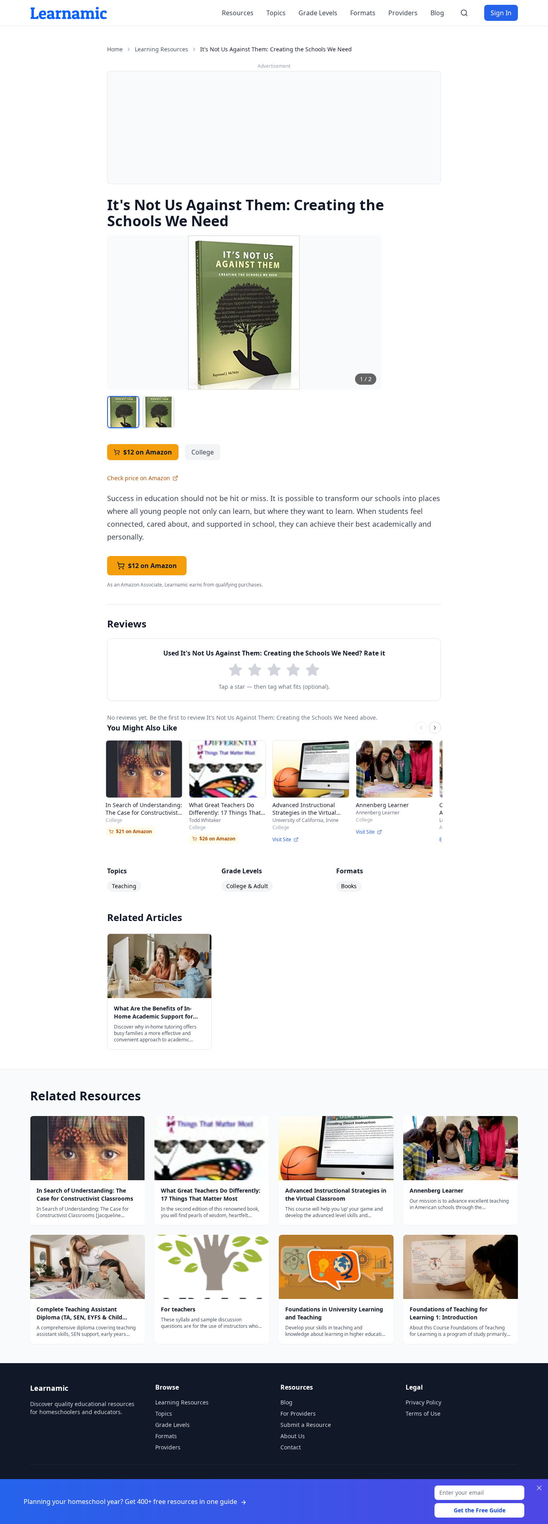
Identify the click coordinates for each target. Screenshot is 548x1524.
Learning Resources (161, 49)
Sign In (501, 12)
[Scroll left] (421, 728)
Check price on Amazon (138, 478)
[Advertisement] (274, 127)
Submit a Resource (305, 1425)
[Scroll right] (435, 728)
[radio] (235, 670)
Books (349, 886)
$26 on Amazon (217, 838)
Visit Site (281, 839)
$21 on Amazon (134, 831)
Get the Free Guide (479, 1510)
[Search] (464, 13)
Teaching (124, 886)
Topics (276, 12)
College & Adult (247, 886)
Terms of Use (423, 1413)
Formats (362, 12)
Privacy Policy (423, 1402)
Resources (238, 12)
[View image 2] (158, 412)
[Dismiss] (539, 1488)
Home (115, 49)
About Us (292, 1436)
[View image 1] (123, 412)
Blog (437, 12)
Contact (290, 1447)
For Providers (298, 1413)
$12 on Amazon (147, 452)
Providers (403, 12)
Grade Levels (317, 12)
